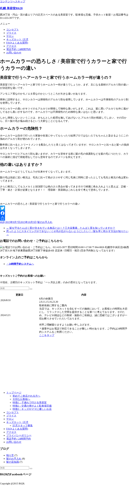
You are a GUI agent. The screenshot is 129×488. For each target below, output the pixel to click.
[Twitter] (64, 208)
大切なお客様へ (21, 399)
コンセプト (12, 29)
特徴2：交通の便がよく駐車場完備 (32, 405)
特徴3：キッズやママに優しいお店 (32, 409)
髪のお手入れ (44, 222)
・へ (20, 264)
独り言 (10, 455)
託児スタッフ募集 (23, 425)
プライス (11, 33)
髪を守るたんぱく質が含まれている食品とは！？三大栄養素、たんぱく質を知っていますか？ (60, 228)
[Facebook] (64, 213)
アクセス (11, 46)
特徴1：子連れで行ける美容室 (30, 402)
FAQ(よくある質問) (17, 42)
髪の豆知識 (12, 462)
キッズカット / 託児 (17, 39)
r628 (2, 222)
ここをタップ (46, 335)
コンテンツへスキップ (12, 1)
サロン (10, 36)
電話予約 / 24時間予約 (18, 49)
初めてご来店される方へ (26, 396)
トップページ (13, 392)
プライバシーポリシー (18, 435)
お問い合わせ (13, 52)
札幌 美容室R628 (11, 8)
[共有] (64, 218)
